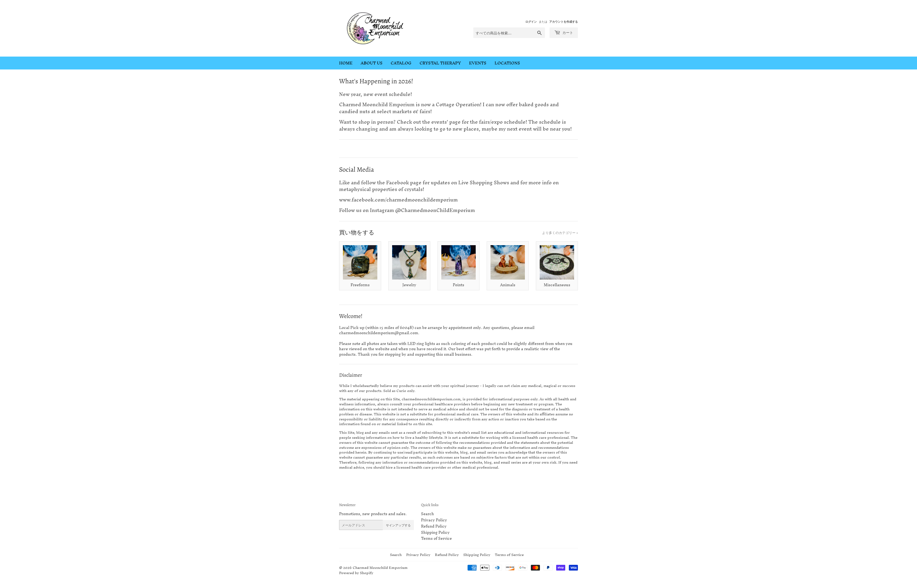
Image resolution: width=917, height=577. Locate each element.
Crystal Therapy (440, 63)
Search (427, 513)
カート (567, 32)
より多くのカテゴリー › (560, 232)
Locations (507, 63)
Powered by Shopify (356, 573)
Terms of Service (436, 538)
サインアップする (398, 525)
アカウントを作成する (563, 21)
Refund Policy (434, 526)
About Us (372, 63)
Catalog (401, 63)
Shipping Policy (435, 532)
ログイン (531, 21)
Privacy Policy (434, 520)
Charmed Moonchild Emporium (380, 568)
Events (477, 63)
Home (345, 63)
